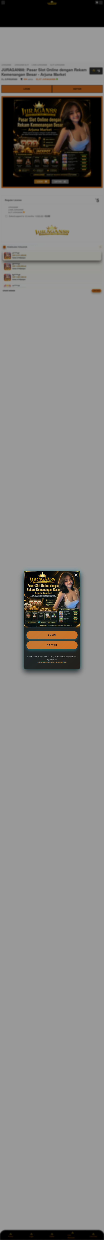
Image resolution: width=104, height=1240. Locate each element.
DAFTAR (52, 645)
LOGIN (52, 635)
